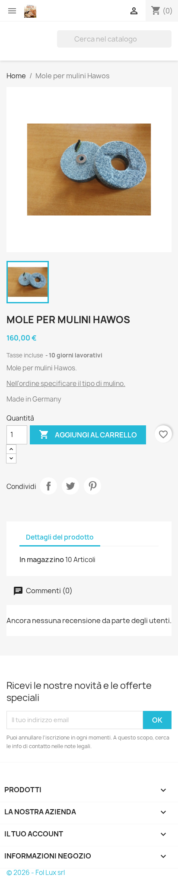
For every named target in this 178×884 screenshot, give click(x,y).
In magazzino (41, 559)
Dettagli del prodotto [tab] (60, 537)
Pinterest (92, 486)
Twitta (70, 486)
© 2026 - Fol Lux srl (35, 872)
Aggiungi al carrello (88, 434)
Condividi (48, 486)
